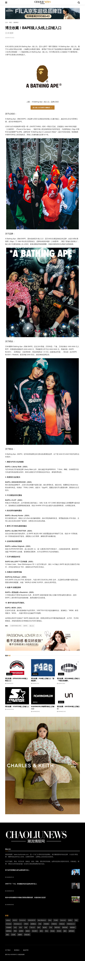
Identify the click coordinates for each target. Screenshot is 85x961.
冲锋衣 (26, 924)
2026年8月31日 (10, 877)
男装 (15, 931)
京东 (76, 920)
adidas (8, 920)
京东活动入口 (17, 924)
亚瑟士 (70, 920)
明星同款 (65, 927)
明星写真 (57, 927)
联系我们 (16, 950)
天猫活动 (61, 924)
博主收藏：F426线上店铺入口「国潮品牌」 (42, 679)
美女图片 (34, 931)
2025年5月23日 (9, 38)
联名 (46, 931)
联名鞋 (59, 931)
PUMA (56, 920)
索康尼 (28, 931)
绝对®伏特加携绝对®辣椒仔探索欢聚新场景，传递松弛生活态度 (25, 897)
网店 (10, 22)
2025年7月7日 (35, 683)
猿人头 (32, 626)
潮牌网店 (15, 22)
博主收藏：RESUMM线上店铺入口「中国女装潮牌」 (69, 679)
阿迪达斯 (27, 934)
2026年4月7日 (9, 683)
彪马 (39, 927)
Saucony (63, 920)
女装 (20, 927)
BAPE (25, 626)
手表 (50, 927)
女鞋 (26, 927)
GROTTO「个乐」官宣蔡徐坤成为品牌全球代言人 (21, 884)
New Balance (42, 920)
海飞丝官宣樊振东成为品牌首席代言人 (17, 870)
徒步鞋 (45, 927)
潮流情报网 (21, 954)
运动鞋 (13, 934)
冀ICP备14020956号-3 (11, 954)
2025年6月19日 (62, 711)
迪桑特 (20, 934)
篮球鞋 (21, 931)
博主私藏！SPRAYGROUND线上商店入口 (16, 679)
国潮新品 (33, 924)
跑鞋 (7, 934)
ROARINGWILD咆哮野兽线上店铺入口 (42, 707)
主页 (6, 22)
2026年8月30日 (10, 904)
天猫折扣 (54, 924)
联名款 (52, 931)
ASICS (15, 920)
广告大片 (32, 927)
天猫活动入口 (71, 924)
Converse (22, 920)
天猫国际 (46, 924)
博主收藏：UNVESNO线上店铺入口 (68, 707)
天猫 (40, 924)
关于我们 (8, 950)
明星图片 (72, 927)
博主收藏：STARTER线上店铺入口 (17, 706)
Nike (50, 920)
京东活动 (8, 924)
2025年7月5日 (61, 683)
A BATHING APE (16, 626)
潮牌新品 (8, 931)
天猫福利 (8, 927)
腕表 (65, 931)
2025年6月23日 (10, 709)
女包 (15, 927)
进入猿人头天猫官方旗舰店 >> (42, 107)
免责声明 (25, 950)
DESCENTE (31, 920)
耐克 (41, 931)
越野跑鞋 (71, 931)
